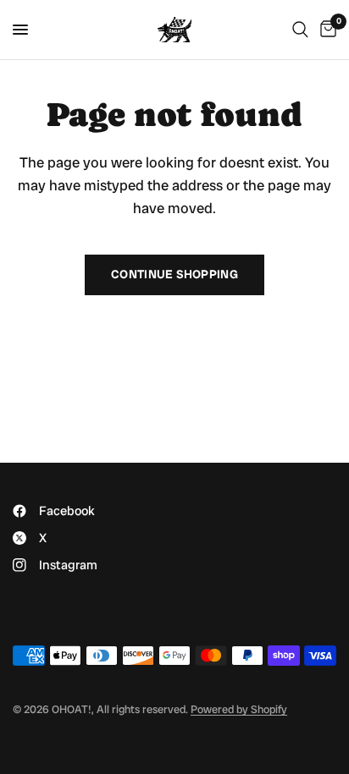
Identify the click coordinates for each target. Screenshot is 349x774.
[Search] (300, 29)
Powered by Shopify (239, 709)
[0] (325, 29)
